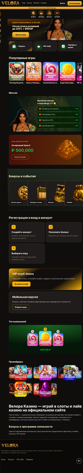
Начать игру (21, 35)
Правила (29, 459)
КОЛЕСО (33, 16)
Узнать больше (20, 157)
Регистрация (74, 3)
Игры (23, 3)
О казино (43, 3)
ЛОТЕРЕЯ (57, 16)
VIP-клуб (36, 3)
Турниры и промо (72, 46)
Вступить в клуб (21, 284)
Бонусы (29, 3)
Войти (62, 3)
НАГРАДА (41, 16)
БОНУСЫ (49, 16)
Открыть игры (21, 307)
